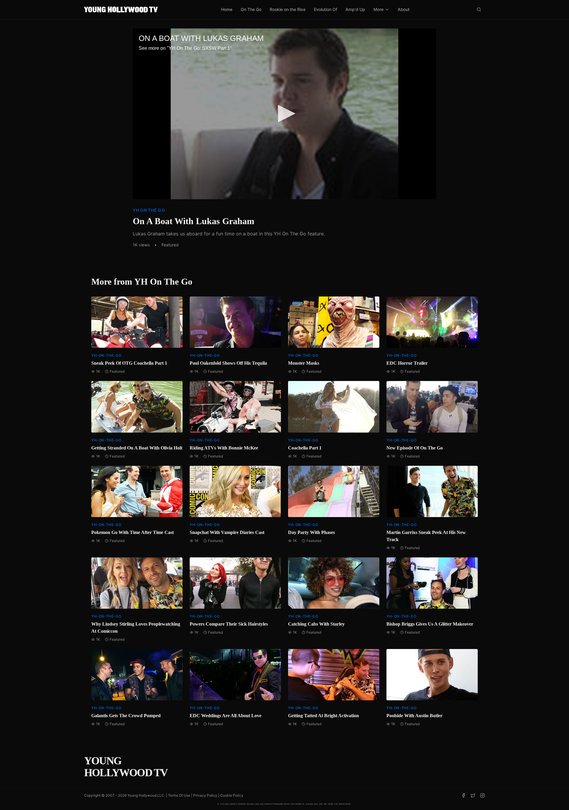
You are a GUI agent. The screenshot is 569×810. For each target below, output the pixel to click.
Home (226, 9)
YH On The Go (149, 210)
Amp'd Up (355, 9)
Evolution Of (325, 9)
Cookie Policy (231, 795)
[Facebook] (463, 795)
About (404, 9)
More (378, 9)
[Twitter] (473, 795)
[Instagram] (482, 795)
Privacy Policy (205, 795)
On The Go (251, 9)
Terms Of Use (179, 795)
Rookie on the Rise (288, 9)
